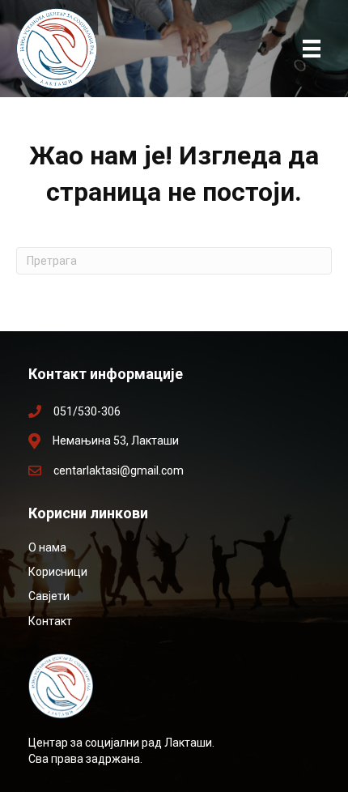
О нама (47, 547)
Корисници (57, 571)
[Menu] (311, 48)
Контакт (50, 621)
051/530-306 (87, 411)
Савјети (49, 596)
